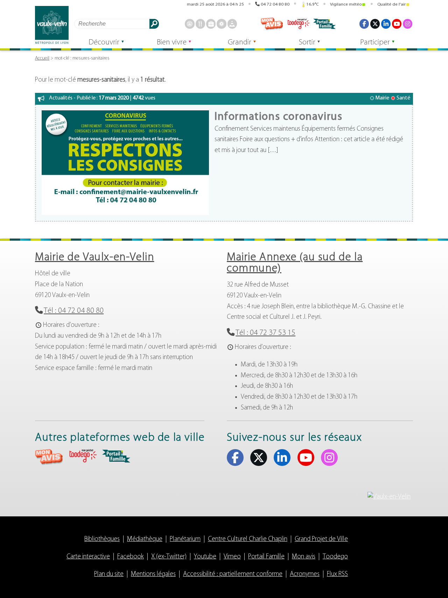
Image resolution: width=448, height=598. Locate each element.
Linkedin (386, 23)
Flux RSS (337, 574)
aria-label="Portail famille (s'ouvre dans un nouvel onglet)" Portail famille (116, 456)
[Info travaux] (232, 23)
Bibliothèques (102, 539)
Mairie (382, 98)
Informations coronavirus (278, 117)
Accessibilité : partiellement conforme (232, 574)
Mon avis (272, 24)
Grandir (239, 43)
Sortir (307, 43)
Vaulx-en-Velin (52, 25)
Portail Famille (266, 557)
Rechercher (154, 23)
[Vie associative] (221, 23)
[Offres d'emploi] (211, 23)
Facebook (364, 23)
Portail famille (324, 24)
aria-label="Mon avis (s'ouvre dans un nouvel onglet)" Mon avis (49, 457)
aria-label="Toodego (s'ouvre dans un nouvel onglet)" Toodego (83, 456)
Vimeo (232, 557)
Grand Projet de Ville (321, 539)
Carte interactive (88, 557)
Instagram (407, 23)
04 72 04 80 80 (275, 4)
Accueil (42, 58)
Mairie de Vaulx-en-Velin (94, 257)
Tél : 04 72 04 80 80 (74, 311)
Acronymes (305, 574)
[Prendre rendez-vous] (189, 23)
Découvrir (104, 43)
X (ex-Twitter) (375, 23)
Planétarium (185, 539)
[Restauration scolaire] (200, 23)
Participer (375, 43)
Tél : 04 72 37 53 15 (265, 333)
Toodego (298, 24)
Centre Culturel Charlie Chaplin (247, 539)
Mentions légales (153, 574)
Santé (403, 98)
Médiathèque (144, 539)
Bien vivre (172, 43)
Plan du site (109, 574)
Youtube (396, 23)
